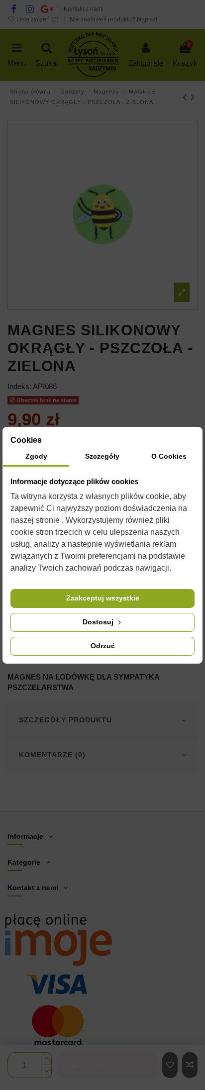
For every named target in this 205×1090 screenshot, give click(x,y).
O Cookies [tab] (169, 456)
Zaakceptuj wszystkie (102, 598)
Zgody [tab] (36, 456)
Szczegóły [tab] (102, 456)
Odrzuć (103, 646)
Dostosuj (99, 622)
